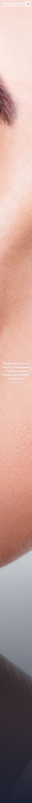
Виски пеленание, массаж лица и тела (15, 4)
